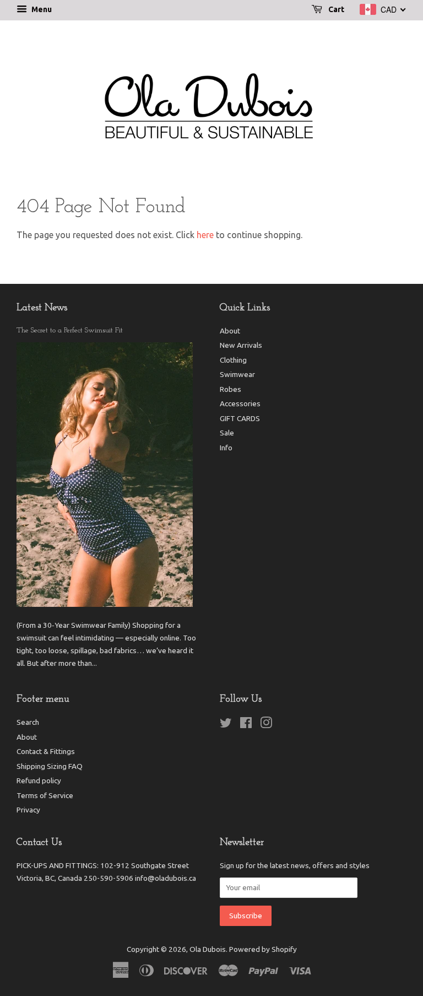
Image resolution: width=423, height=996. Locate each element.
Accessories (240, 403)
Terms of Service (45, 795)
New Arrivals (241, 345)
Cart (335, 9)
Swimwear (237, 374)
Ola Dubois (207, 949)
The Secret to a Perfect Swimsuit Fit (70, 330)
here (205, 235)
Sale (227, 432)
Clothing (233, 360)
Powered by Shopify (263, 949)
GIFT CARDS (240, 418)
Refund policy (39, 780)
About (230, 330)
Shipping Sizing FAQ (50, 766)
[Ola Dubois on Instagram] (266, 724)
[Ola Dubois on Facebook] (246, 724)
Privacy (28, 809)
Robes (230, 389)
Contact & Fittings (46, 751)
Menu (41, 9)
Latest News (42, 308)
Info (226, 447)
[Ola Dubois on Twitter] (226, 724)
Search (28, 722)
